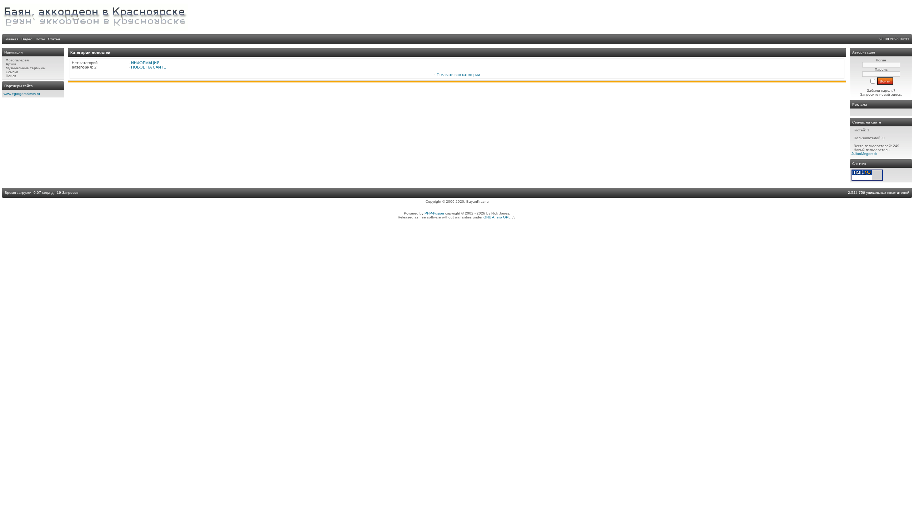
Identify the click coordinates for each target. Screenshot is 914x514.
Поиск (11, 76)
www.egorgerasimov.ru (22, 94)
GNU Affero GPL (497, 217)
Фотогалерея (17, 60)
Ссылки (12, 72)
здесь (896, 94)
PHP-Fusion (434, 213)
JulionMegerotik (864, 154)
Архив (11, 64)
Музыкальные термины (25, 68)
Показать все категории (458, 74)
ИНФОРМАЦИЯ (145, 63)
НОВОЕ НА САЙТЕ (148, 67)
